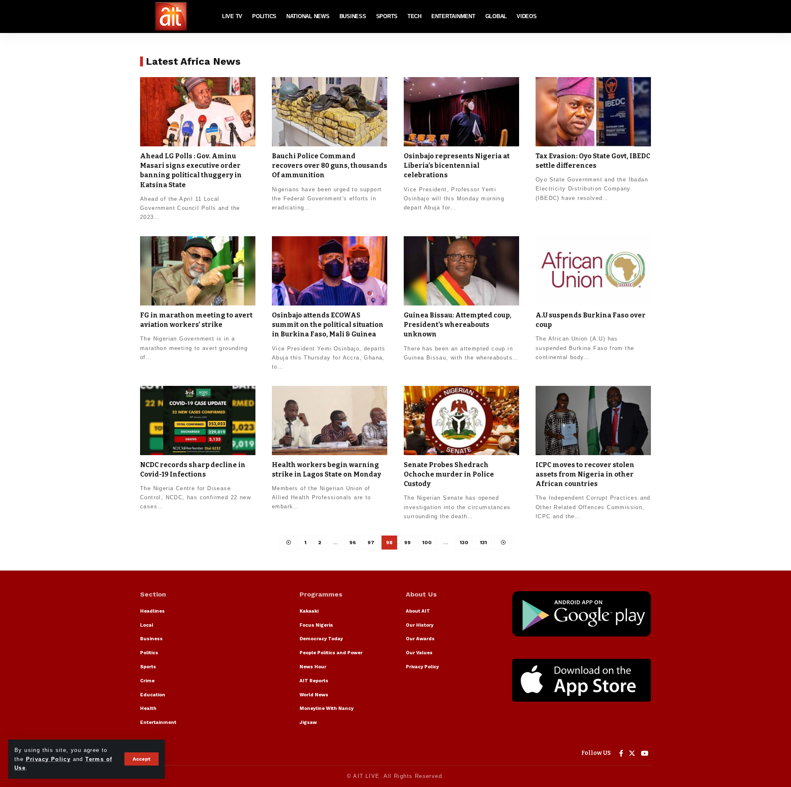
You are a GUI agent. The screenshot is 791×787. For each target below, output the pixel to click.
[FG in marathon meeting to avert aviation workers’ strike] (197, 270)
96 (352, 542)
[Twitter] (632, 753)
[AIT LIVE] (171, 16)
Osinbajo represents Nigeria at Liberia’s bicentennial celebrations (457, 165)
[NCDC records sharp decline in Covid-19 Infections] (197, 420)
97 (370, 542)
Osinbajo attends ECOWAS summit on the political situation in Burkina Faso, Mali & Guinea (328, 324)
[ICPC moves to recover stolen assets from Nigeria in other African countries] (593, 420)
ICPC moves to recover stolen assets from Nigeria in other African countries (585, 474)
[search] (645, 16)
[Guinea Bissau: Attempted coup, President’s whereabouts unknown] (461, 270)
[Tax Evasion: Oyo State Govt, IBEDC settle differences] (593, 111)
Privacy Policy (48, 759)
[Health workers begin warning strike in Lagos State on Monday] (329, 420)
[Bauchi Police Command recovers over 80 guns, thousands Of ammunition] (329, 111)
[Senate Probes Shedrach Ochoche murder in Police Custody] (461, 420)
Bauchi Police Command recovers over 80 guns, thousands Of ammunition (329, 165)
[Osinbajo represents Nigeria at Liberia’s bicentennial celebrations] (461, 111)
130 (464, 542)
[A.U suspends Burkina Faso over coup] (593, 270)
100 (427, 542)
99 (407, 542)
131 (483, 542)
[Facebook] (621, 753)
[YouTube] (645, 753)
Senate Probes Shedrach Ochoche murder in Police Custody (449, 474)
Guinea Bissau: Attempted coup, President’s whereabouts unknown (457, 324)
